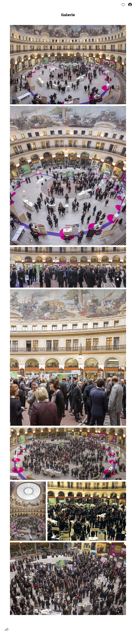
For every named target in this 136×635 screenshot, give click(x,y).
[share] (6, 629)
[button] (68, 15)
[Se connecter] (127, 4)
